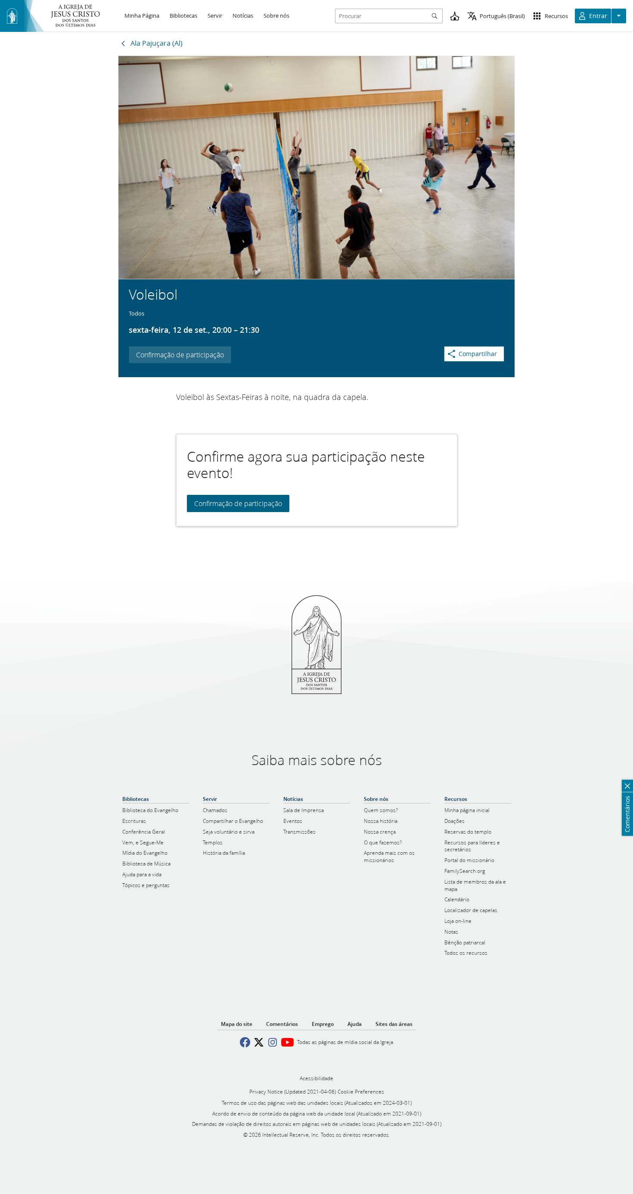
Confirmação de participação (180, 354)
